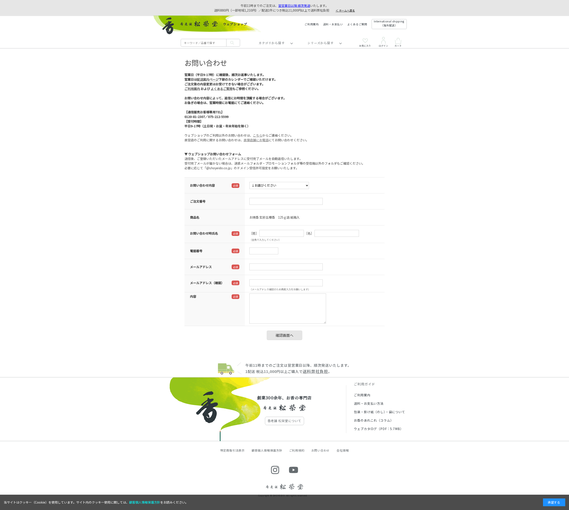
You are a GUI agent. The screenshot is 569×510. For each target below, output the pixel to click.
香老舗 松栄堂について (284, 420)
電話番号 (196, 251)
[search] (233, 42)
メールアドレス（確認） (207, 283)
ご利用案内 (312, 24)
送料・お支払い (333, 24)
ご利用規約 (297, 450)
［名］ (309, 233)
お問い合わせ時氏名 (204, 233)
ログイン (383, 45)
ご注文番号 (198, 201)
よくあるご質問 (357, 24)
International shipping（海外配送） (389, 23)
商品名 (194, 217)
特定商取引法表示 (232, 450)
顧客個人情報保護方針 (267, 450)
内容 (193, 296)
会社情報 (343, 450)
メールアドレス (201, 267)
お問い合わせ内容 (202, 185)
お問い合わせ (320, 450)
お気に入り (365, 45)
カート (398, 45)
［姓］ (254, 233)
